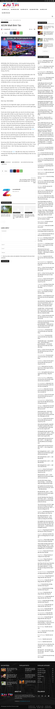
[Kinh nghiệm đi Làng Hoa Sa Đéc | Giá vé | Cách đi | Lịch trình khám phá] (21, 676)
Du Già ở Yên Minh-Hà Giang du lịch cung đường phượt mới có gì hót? (45, 149)
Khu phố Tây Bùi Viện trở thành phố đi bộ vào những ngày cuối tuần (46, 414)
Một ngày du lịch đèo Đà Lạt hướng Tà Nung (45, 113)
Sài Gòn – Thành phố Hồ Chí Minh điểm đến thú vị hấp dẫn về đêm (45, 311)
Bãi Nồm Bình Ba (43, 489)
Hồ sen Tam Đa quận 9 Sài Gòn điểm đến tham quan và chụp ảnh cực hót (45, 206)
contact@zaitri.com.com (25, 701)
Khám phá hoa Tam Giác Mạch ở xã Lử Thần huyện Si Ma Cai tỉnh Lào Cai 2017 (45, 325)
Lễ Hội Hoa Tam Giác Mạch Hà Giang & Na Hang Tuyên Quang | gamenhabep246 (46, 322)
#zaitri (33, 129)
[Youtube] (53, 1)
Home (2, 20)
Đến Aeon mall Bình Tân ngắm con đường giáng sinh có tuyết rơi (46, 535)
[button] (52, 16)
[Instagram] (47, 1)
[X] (49, 1)
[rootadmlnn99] (2, 29)
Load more (45, 51)
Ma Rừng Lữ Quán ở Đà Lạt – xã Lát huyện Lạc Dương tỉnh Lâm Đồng (46, 239)
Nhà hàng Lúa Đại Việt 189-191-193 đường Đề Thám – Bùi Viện (45, 62)
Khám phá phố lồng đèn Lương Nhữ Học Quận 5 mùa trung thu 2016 (46, 434)
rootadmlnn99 (7, 29)
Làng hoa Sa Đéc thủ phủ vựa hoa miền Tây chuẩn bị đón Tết (45, 258)
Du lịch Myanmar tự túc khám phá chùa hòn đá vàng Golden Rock (46, 297)
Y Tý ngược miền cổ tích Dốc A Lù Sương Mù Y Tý (45, 143)
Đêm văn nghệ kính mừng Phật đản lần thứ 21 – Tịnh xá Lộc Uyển (48, 27)
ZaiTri (13, 151)
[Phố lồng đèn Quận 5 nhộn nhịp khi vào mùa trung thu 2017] (21, 682)
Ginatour (40, 295)
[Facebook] (45, 1)
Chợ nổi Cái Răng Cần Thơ (43, 509)
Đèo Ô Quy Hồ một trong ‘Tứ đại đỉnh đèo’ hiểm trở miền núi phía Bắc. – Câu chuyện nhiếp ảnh (46, 565)
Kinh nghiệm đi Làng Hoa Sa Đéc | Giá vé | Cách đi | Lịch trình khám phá (46, 86)
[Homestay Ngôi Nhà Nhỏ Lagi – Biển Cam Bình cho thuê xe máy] (40, 39)
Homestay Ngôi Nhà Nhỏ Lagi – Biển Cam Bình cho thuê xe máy (48, 40)
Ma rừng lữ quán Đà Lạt (43, 515)
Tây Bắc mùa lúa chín (48, 169)
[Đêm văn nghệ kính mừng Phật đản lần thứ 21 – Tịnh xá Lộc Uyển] (40, 27)
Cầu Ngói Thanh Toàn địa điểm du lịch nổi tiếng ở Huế (45, 441)
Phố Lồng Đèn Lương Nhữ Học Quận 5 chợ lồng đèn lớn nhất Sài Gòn (45, 126)
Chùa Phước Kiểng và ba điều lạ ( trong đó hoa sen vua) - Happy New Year (45, 203)
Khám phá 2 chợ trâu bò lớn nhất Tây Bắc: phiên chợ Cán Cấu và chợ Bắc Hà (45, 379)
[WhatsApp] (21, 33)
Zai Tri (39, 267)
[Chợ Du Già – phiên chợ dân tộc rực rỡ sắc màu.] (6, 209)
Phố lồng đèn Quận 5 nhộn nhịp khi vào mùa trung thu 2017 (30, 682)
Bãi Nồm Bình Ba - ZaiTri (43, 491)
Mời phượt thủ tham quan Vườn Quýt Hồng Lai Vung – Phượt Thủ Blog (45, 250)
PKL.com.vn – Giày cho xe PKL (44, 117)
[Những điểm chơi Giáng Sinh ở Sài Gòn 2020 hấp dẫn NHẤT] (30, 209)
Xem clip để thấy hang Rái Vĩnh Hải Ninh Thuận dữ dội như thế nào (45, 500)
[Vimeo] (51, 1)
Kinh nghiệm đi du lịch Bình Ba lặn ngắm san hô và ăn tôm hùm (46, 453)
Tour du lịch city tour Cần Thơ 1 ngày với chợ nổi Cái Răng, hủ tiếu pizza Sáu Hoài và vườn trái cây (45, 134)
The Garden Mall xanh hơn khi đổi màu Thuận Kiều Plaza (45, 331)
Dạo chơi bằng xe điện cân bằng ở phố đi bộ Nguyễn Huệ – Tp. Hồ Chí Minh (27, 181)
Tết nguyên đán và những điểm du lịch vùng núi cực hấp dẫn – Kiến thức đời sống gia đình (46, 140)
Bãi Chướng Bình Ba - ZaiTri (44, 451)
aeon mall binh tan (15, 162)
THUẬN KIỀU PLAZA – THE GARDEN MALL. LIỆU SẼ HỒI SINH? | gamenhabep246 (45, 342)
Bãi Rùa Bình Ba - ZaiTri (43, 474)
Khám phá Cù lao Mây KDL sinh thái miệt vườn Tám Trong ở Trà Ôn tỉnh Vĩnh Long (46, 182)
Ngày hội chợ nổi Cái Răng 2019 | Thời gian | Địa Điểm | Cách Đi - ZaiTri (45, 131)
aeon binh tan (8, 162)
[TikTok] (45, 696)
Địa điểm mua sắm (8, 20)
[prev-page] (2, 222)
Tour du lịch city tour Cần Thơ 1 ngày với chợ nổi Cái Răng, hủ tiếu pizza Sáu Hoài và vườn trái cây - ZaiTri (46, 506)
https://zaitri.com (15, 191)
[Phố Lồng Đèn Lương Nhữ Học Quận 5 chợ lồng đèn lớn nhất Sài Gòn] (21, 669)
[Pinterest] (17, 33)
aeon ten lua (4, 164)
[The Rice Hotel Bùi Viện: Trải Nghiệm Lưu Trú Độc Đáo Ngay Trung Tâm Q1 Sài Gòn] (40, 45)
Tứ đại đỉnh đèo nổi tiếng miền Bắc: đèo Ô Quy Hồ (45, 568)
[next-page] (4, 222)
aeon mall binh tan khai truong (27, 162)
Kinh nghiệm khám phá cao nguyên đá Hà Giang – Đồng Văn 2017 (46, 373)
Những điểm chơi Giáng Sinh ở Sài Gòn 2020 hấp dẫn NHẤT (29, 216)
